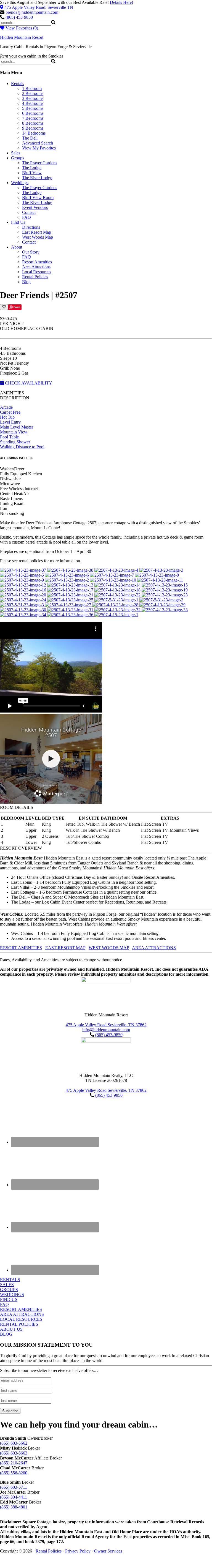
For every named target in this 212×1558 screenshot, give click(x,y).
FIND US (8, 1299)
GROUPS (9, 1289)
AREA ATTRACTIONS (154, 947)
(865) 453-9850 (19, 17)
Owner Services (108, 1551)
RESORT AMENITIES (21, 947)
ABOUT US (11, 1329)
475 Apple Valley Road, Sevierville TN (38, 7)
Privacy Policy (78, 1551)
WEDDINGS (12, 1294)
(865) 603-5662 (13, 1443)
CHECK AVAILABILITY (28, 383)
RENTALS (10, 1279)
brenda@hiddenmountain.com (32, 12)
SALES (7, 1284)
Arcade (6, 407)
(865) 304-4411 (13, 1497)
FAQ (4, 1304)
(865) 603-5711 (13, 1487)
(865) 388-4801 (13, 1507)
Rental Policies (49, 1551)
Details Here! (121, 2)
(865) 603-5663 (13, 1453)
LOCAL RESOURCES (21, 1319)
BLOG (6, 1334)
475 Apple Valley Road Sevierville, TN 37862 (106, 1024)
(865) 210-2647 (13, 1463)
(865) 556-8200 (13, 1472)
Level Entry (10, 422)
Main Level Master (16, 427)
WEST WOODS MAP (109, 947)
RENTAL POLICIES (19, 1324)
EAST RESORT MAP (65, 947)
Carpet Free (10, 412)
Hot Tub (7, 417)
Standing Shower (15, 442)
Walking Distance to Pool (22, 446)
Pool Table (9, 437)
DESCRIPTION (14, 397)
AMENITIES (12, 393)
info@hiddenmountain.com (106, 1029)
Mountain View (13, 432)
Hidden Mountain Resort (21, 37)
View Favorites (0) (21, 28)
